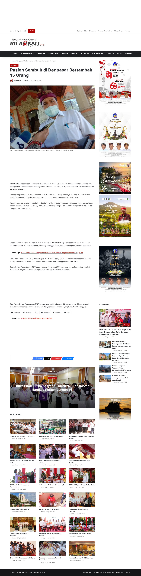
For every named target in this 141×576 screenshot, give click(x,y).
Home (15, 54)
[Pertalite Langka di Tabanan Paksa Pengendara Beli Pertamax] (105, 369)
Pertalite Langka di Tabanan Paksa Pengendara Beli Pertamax (121, 368)
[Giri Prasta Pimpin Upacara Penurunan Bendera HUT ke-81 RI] (23, 475)
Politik (120, 54)
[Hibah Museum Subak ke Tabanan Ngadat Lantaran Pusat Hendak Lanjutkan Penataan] (105, 356)
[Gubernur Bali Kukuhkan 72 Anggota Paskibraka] (23, 524)
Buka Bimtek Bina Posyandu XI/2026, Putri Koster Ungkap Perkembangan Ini (52, 387)
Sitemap (127, 31)
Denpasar (20, 61)
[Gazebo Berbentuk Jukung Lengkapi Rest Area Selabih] (105, 378)
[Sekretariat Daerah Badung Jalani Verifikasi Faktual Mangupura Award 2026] (105, 344)
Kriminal (74, 54)
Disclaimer (92, 31)
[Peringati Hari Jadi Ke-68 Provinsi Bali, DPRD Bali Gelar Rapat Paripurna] (82, 548)
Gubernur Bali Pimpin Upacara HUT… (52, 485)
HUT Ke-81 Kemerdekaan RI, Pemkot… (82, 485)
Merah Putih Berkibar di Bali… (20, 509)
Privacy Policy (118, 31)
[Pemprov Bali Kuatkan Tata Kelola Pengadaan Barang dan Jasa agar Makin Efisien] (23, 426)
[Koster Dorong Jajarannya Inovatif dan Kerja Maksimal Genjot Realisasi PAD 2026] (23, 451)
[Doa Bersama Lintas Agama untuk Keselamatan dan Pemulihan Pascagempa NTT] (52, 426)
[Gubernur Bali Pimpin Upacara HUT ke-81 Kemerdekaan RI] (52, 475)
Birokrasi (41, 54)
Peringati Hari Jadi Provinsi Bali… (80, 533)
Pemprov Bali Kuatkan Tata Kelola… (22, 436)
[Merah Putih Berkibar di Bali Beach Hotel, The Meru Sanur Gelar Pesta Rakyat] (23, 499)
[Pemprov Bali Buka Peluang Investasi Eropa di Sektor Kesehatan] (82, 499)
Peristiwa (110, 54)
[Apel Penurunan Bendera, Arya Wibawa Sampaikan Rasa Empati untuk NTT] (82, 451)
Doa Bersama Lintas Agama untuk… (51, 436)
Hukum (65, 54)
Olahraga (85, 54)
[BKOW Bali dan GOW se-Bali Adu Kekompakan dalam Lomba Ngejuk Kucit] (52, 499)
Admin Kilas (17, 80)
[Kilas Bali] (27, 42)
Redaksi (79, 31)
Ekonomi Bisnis (53, 54)
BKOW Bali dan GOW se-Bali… (49, 509)
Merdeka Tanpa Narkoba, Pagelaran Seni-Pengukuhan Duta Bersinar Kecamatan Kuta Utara (115, 332)
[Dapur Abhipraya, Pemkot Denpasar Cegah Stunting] (82, 426)
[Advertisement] (70, 14)
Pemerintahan (97, 54)
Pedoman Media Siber (105, 31)
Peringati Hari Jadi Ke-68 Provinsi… (81, 558)
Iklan (85, 31)
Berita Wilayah (27, 54)
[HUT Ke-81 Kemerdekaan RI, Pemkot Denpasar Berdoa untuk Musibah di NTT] (82, 475)
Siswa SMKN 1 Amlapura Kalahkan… (22, 558)
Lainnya (128, 54)
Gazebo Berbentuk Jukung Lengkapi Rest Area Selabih (120, 378)
